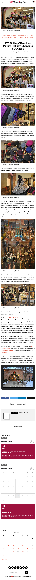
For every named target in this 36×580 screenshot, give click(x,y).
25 (13, 552)
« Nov (2, 559)
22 (32, 548)
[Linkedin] (22, 398)
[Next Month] (33, 441)
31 (8, 555)
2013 (4, 35)
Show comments (18, 426)
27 (23, 552)
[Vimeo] (23, 567)
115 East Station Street (14, 318)
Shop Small (9, 37)
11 (13, 545)
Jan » (6, 559)
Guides (13, 35)
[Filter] (5, 438)
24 (8, 552)
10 (8, 545)
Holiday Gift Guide (22, 35)
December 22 (21, 404)
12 (18, 545)
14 (27, 545)
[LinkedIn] (18, 567)
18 (13, 548)
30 (3, 555)
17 (8, 548)
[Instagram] (15, 567)
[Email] (31, 398)
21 (27, 548)
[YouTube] (21, 567)
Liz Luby (15, 52)
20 (23, 548)
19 (18, 548)
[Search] (2, 438)
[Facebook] (5, 398)
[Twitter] (14, 398)
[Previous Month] (30, 441)
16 (3, 548)
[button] (14, 383)
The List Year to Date (21, 37)
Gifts (8, 35)
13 (23, 545)
